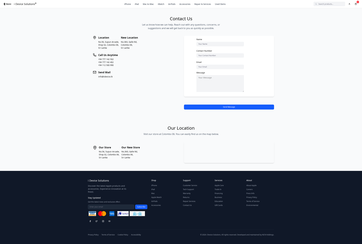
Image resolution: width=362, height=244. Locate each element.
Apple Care (219, 185)
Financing (219, 193)
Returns (186, 197)
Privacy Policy (251, 197)
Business (218, 197)
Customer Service (190, 185)
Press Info (250, 193)
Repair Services (189, 201)
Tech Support (188, 189)
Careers (249, 189)
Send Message (229, 107)
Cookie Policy (123, 235)
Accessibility (136, 235)
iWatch (161, 4)
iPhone (127, 4)
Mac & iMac (148, 4)
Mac (153, 193)
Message (200, 72)
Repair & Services (202, 4)
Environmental (252, 205)
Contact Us (187, 205)
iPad (137, 4)
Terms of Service (252, 201)
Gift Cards (219, 205)
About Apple (251, 185)
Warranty (186, 193)
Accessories (184, 4)
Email (199, 62)
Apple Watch (156, 197)
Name (199, 39)
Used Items (220, 4)
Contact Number (204, 50)
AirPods (171, 4)
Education (219, 201)
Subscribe (141, 207)
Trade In (218, 189)
